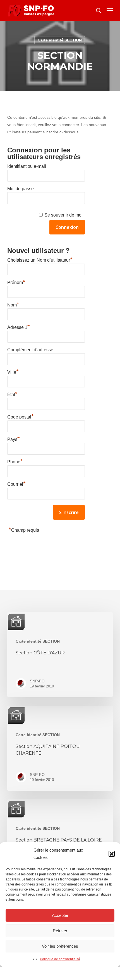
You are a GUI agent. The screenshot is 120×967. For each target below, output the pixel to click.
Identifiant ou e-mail (26, 166)
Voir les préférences (60, 946)
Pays (13, 439)
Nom (13, 304)
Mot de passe (20, 188)
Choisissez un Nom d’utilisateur (40, 259)
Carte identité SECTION (60, 40)
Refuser (60, 930)
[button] (111, 854)
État (12, 394)
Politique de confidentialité (60, 959)
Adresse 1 (18, 327)
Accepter (60, 915)
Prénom (16, 282)
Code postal (20, 416)
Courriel (16, 483)
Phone (15, 461)
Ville (13, 371)
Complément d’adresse (30, 349)
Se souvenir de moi (63, 215)
